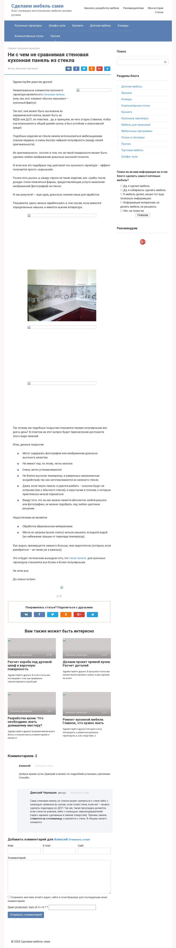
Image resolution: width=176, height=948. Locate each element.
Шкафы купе (57, 25)
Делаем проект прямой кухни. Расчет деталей (87, 663)
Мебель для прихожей (135, 124)
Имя (10, 845)
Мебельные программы (136, 131)
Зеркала (126, 93)
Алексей (61, 839)
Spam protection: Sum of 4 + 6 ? (27, 907)
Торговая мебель (132, 150)
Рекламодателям (133, 8)
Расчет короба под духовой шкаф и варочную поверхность (30, 665)
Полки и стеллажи (133, 137)
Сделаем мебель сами (37, 6)
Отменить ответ (79, 839)
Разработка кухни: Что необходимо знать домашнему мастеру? (25, 721)
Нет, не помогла (133, 210)
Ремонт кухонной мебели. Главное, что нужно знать (83, 721)
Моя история (155, 8)
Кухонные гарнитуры (28, 25)
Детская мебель (100, 25)
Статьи (159, 12)
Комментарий (17, 858)
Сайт (81, 845)
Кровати (77, 25)
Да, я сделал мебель (136, 186)
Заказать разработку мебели (101, 8)
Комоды (123, 25)
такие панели (77, 558)
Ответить (28, 785)
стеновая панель (54, 94)
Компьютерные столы (29, 36)
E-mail (46, 845)
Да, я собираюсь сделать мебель (144, 190)
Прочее (55, 36)
